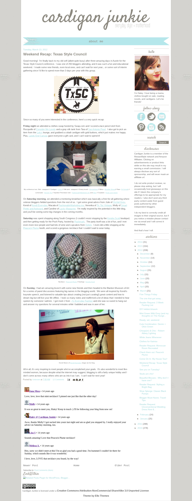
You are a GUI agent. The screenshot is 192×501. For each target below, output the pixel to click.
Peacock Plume (31, 228)
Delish (89, 225)
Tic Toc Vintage (104, 205)
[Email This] (73, 379)
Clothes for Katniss (148, 341)
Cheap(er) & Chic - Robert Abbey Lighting (152, 331)
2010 (140, 428)
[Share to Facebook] (82, 379)
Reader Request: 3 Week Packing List (152, 303)
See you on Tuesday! (150, 369)
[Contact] (161, 120)
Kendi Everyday (39, 205)
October (144, 262)
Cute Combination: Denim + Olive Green (153, 325)
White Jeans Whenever (151, 337)
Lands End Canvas (38, 135)
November (145, 258)
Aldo (94, 193)
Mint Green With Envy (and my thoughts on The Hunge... (154, 314)
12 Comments (58, 380)
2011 (140, 424)
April (142, 286)
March (143, 291)
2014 (140, 242)
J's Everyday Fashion (82, 301)
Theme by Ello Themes (96, 496)
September (145, 266)
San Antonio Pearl (97, 129)
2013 (140, 246)
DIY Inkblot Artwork (149, 309)
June (142, 278)
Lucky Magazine (67, 208)
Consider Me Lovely (46, 129)
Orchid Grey (119, 202)
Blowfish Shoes (110, 189)
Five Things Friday (148, 294)
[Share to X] (79, 379)
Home (77, 465)
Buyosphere (93, 189)
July (142, 274)
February (144, 414)
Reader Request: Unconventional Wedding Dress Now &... (152, 407)
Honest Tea (48, 193)
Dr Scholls (124, 189)
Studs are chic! (147, 374)
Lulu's (39, 132)
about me (96, 41)
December (145, 254)
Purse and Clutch (112, 193)
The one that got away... (151, 298)
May (142, 282)
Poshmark (79, 221)
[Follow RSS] (161, 131)
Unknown (36, 380)
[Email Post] (68, 380)
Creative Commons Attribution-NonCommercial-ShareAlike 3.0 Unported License (103, 490)
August (143, 270)
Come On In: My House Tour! (153, 359)
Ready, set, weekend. (150, 320)
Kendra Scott (113, 218)
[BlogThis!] (76, 379)
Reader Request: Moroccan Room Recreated (153, 346)
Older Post (122, 465)
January (144, 418)
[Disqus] (76, 423)
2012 (140, 250)
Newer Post (30, 465)
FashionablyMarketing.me (81, 193)
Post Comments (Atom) (43, 470)
